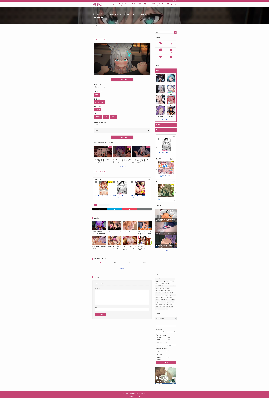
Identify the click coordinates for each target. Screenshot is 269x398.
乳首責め (166, 297)
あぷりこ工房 (160, 176)
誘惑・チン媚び (169, 306)
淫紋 (157, 304)
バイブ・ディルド (159, 290)
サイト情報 (126, 393)
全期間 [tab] (144, 262)
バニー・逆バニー (159, 292)
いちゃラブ (167, 278)
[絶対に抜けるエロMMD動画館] (97, 4)
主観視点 (98, 16)
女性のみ (159, 357)
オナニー (167, 283)
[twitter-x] (174, 1)
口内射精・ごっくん (165, 299)
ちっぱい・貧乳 (165, 281)
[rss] (176, 1)
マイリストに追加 (100, 39)
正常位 (172, 302)
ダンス (169, 351)
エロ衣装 (162, 283)
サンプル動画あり (159, 285)
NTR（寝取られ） (159, 278)
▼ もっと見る (122, 166)
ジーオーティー (98, 197)
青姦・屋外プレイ (159, 309)
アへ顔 (157, 283)
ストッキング (167, 285)
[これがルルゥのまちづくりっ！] (166, 167)
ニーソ (157, 288)
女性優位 (173, 299)
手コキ (164, 302)
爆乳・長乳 (166, 304)
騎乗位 (166, 309)
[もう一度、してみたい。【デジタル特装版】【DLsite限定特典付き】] (104, 188)
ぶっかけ (172, 281)
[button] (99, 209)
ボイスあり (159, 354)
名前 (96, 307)
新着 (101, 16)
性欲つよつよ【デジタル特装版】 (138, 195)
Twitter (169, 339)
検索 (166, 362)
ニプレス (174, 285)
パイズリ (166, 292)
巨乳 (157, 302)
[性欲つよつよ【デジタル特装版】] (140, 188)
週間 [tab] (115, 262)
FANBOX (159, 337)
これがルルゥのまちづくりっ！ (164, 175)
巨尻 (160, 302)
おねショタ (158, 281)
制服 (171, 297)
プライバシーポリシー (140, 393)
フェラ (95, 16)
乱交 (162, 297)
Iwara (158, 339)
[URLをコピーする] (144, 209)
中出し (174, 295)
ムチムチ (165, 295)
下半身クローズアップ (171, 355)
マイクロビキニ (159, 295)
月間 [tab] (129, 262)
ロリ (170, 295)
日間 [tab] (100, 262)
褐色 (164, 306)
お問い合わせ (132, 393)
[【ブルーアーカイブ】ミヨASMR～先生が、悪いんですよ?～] (166, 190)
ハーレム (167, 288)
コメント (97, 288)
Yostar (159, 199)
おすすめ (173, 278)
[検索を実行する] (175, 32)
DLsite (147, 179)
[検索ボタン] (175, 4)
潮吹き (160, 304)
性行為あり (170, 357)
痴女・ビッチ (158, 306)
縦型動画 (159, 359)
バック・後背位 (168, 290)
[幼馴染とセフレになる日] (122, 188)
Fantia (169, 337)
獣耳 (171, 304)
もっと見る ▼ (166, 119)
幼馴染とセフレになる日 (118, 195)
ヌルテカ (162, 288)
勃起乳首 (157, 299)
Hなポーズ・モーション (160, 351)
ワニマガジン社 (116, 197)
